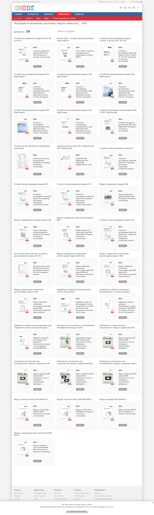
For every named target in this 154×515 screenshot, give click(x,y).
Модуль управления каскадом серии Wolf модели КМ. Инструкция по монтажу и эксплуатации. (41, 234)
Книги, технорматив (40, 496)
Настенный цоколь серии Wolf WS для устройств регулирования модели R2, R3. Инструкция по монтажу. (41, 270)
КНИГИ (38, 18)
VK (125, 7)
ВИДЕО (46, 18)
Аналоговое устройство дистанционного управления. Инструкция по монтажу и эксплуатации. (41, 162)
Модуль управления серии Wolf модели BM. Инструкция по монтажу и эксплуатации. (127, 197)
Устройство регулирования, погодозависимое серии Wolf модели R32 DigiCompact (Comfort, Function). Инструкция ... (41, 128)
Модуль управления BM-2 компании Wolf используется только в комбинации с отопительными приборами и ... (85, 379)
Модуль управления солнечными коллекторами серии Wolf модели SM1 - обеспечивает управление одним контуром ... (127, 271)
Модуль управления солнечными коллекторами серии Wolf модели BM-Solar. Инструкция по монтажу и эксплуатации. (84, 271)
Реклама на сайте (80, 496)
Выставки (17, 498)
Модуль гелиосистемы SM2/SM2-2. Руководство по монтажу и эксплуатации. (84, 413)
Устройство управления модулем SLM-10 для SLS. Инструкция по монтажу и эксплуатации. (42, 54)
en (116, 2)
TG (121, 7)
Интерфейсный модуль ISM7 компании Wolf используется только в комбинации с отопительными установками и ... (84, 343)
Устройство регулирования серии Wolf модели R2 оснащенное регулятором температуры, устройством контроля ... (42, 199)
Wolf (35, 47)
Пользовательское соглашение (104, 496)
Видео (36, 498)
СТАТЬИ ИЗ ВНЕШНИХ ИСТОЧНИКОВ (64, 18)
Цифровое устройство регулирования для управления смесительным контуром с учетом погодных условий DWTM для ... (41, 343)
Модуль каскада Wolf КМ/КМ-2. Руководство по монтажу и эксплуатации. (127, 412)
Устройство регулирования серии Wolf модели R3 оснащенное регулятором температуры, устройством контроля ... (85, 199)
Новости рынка (18, 493)
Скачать (37, 66)
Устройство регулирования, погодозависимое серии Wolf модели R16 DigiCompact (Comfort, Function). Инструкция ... (84, 92)
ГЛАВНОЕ (18, 14)
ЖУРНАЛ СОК (33, 14)
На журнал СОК (58, 496)
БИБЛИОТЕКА (63, 14)
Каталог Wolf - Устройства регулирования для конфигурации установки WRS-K (85, 54)
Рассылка (77, 498)
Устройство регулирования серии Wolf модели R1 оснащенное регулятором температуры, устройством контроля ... (127, 163)
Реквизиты (98, 493)
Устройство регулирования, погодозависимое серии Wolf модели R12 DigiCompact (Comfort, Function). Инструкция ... (41, 92)
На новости (57, 493)
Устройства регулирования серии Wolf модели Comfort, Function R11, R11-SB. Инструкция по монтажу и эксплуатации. (127, 56)
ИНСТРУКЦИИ (18, 18)
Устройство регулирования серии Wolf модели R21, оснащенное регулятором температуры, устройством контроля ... (127, 235)
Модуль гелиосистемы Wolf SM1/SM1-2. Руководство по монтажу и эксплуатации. (41, 413)
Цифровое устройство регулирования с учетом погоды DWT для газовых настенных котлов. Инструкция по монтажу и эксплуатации (84, 307)
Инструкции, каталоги (40, 493)
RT (130, 7)
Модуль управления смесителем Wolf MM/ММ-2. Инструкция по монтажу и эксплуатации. (42, 448)
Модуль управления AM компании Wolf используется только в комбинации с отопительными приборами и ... (126, 343)
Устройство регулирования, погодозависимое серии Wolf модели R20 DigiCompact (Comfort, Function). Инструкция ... (126, 92)
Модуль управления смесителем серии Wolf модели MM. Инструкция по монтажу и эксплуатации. (84, 234)
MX (134, 7)
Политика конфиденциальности (104, 498)
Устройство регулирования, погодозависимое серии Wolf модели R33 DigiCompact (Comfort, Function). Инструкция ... (84, 128)
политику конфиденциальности (101, 507)
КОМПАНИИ (48, 14)
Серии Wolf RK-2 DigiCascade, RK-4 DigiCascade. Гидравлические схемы (84, 161)
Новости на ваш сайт (60, 498)
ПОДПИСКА (79, 14)
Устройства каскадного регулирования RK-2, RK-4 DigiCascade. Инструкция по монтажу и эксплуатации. (127, 127)
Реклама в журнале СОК (82, 493)
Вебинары (17, 496)
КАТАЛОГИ (29, 18)
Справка (122, 2)
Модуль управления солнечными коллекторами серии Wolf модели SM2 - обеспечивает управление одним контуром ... (42, 307)
